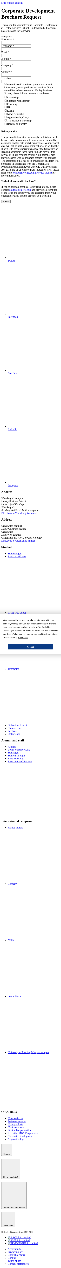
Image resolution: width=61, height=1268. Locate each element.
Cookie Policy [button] (12, 634)
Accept (30, 647)
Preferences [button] (23, 637)
